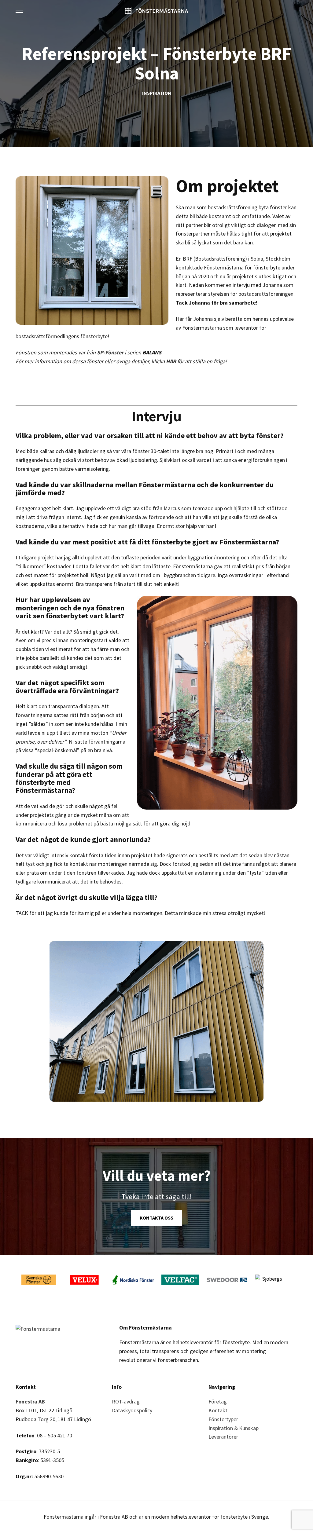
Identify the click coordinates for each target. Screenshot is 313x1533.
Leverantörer (223, 1436)
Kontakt (217, 1410)
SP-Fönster (110, 352)
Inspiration (156, 93)
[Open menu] (19, 11)
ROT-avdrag (126, 1401)
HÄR (171, 361)
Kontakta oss (156, 1218)
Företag (217, 1401)
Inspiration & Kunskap (233, 1428)
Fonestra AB (30, 1401)
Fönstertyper (223, 1419)
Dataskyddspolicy (132, 1410)
